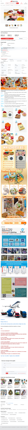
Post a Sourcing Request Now (22, 373)
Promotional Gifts (8, 5)
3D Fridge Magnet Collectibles (22, 412)
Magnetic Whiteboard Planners (4, 414)
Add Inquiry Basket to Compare (14, 27)
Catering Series (15, 404)
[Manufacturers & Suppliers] (14, 1)
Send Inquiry (7, 38)
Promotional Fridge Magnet (13, 421)
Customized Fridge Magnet (12, 419)
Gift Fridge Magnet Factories (4, 419)
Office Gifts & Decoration (10, 412)
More (1, 424)
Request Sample (13, 40)
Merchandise (8, 404)
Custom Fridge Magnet (19, 419)
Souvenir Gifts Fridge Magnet (21, 421)
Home (1, 5)
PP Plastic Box (22, 404)
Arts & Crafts (4, 5)
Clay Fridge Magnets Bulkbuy (4, 423)
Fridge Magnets (11, 5)
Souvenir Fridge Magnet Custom (5, 421)
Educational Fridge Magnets (13, 414)
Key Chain (16, 412)
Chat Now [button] (21, 38)
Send (7, 373)
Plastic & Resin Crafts (3, 412)
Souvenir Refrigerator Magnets (17, 5)
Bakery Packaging (3, 404)
